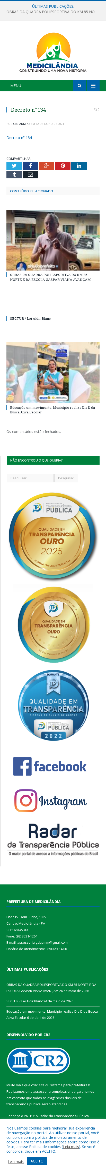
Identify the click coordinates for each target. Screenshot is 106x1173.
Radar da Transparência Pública (64, 1116)
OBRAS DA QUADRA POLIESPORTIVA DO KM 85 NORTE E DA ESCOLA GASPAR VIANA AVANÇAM (50, 277)
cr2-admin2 (21, 124)
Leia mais (71, 1146)
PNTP (28, 1116)
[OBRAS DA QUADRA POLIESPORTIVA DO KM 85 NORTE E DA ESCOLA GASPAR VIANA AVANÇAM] (53, 240)
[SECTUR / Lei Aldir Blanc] (53, 308)
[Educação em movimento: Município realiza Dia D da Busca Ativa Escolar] (53, 372)
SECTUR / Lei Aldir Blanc (52, 12)
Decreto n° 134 (19, 137)
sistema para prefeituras (69, 1085)
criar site (38, 1085)
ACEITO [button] (37, 1161)
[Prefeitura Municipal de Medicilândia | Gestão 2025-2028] (53, 51)
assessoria (42, 1091)
